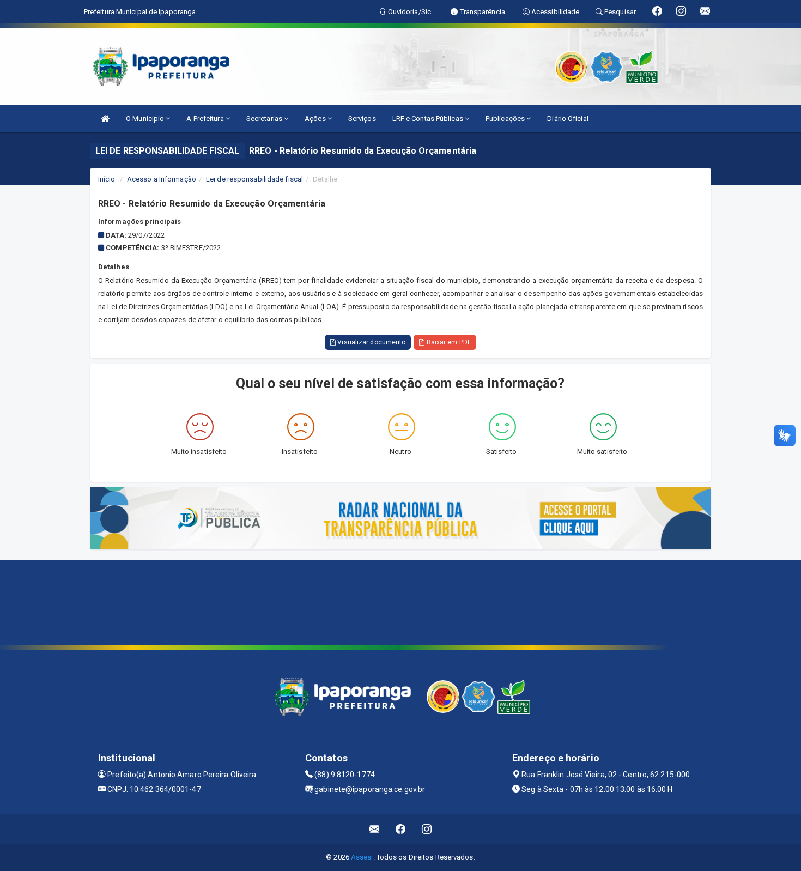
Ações (316, 118)
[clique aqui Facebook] (400, 828)
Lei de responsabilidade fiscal (254, 179)
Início (107, 179)
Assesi (362, 857)
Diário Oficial (567, 118)
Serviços (362, 118)
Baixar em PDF (447, 342)
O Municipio (146, 118)
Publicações (506, 118)
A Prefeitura (205, 118)
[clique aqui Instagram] (426, 828)
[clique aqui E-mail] (374, 828)
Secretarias (265, 118)
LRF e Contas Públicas (428, 118)
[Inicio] (105, 118)
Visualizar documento (370, 342)
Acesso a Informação (161, 179)
